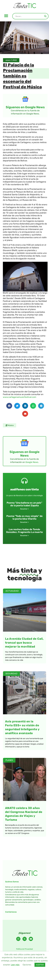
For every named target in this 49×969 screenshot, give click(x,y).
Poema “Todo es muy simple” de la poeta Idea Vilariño (24, 517)
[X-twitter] (24, 939)
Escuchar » (24, 509)
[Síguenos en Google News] (25, 99)
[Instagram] (18, 939)
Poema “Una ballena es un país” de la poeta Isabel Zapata (24, 504)
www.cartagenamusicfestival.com (19, 397)
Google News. (32, 462)
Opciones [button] (27, 964)
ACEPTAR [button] (40, 965)
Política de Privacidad (24, 949)
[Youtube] (31, 939)
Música (11, 425)
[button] (6, 16)
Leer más (15, 964)
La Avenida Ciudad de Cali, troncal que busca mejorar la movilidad (24, 642)
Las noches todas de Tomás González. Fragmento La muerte (24, 531)
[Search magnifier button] (45, 16)
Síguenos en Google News (25, 107)
